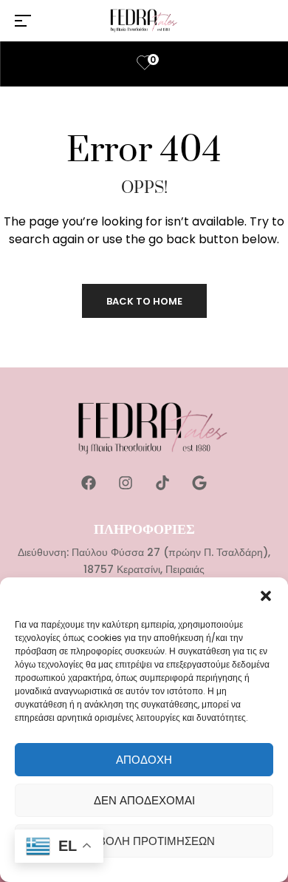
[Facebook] (88, 483)
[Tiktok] (162, 483)
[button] (265, 595)
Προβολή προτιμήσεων (144, 841)
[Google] (199, 483)
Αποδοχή (144, 759)
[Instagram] (125, 483)
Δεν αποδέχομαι (144, 800)
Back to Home (144, 301)
